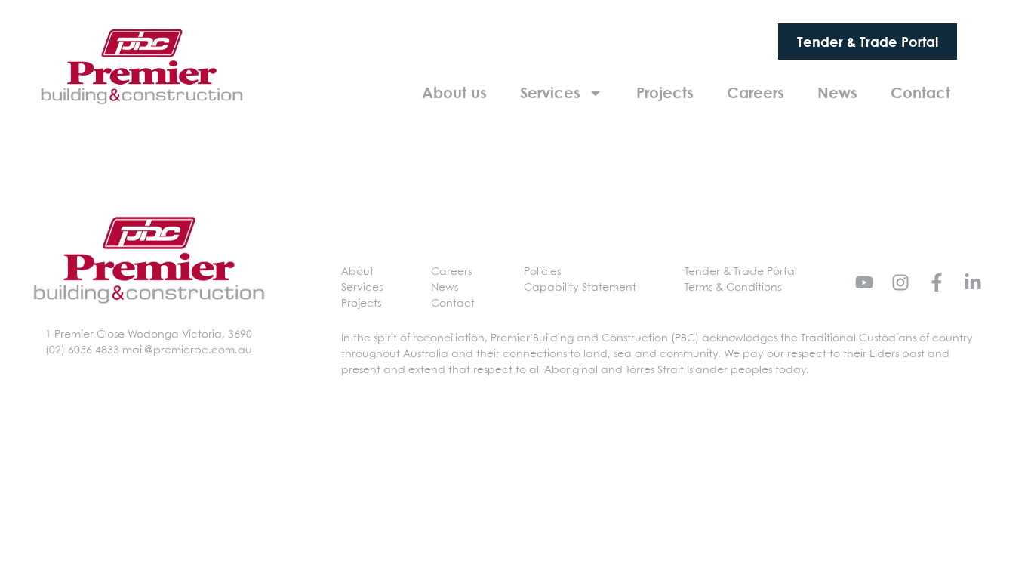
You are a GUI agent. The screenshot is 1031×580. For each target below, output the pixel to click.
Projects (665, 92)
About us (454, 92)
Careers (755, 92)
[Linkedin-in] (973, 282)
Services (550, 92)
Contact (920, 92)
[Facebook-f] (937, 282)
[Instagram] (900, 282)
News (837, 92)
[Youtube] (864, 282)
